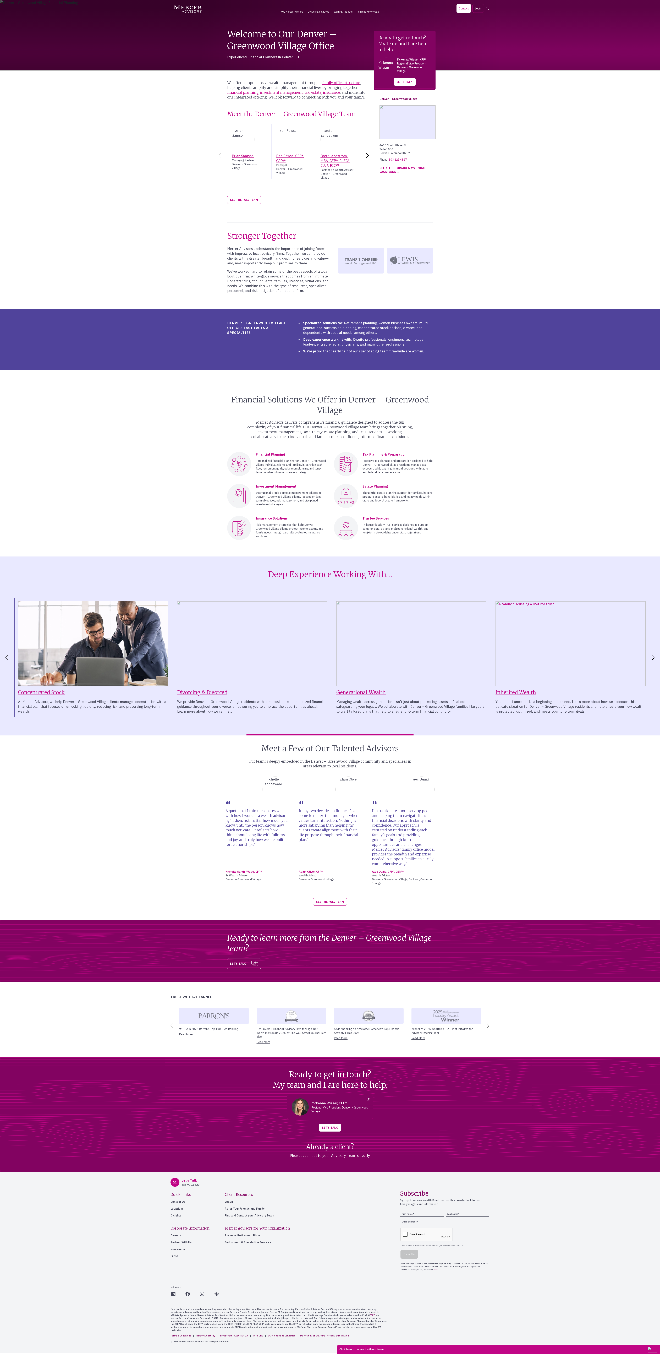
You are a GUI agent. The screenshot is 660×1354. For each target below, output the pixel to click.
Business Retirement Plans (243, 1235)
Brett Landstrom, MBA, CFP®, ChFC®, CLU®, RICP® (335, 161)
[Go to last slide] (6, 657)
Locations (177, 1208)
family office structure (341, 83)
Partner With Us (181, 1242)
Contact (464, 8)
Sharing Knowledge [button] (368, 11)
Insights (175, 1215)
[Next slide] (368, 155)
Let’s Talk (405, 82)
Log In (229, 1201)
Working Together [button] (343, 11)
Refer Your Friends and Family (245, 1208)
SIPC (372, 1315)
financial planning (242, 92)
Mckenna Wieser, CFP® (412, 59)
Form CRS (258, 1335)
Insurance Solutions (272, 518)
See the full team (244, 199)
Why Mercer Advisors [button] (292, 11)
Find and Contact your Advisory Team (249, 1215)
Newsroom (177, 1249)
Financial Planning (270, 454)
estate (316, 92)
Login (478, 8)
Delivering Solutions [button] (318, 11)
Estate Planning (375, 486)
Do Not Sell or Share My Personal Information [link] (324, 1335)
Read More (186, 1034)
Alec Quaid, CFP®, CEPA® (388, 871)
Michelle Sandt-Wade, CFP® (244, 871)
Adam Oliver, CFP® (311, 871)
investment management (281, 92)
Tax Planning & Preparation (384, 454)
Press (174, 1256)
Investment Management (276, 486)
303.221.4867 (398, 159)
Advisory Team (343, 1155)
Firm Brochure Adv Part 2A (234, 1335)
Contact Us (177, 1201)
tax (307, 92)
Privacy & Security (205, 1335)
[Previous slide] (219, 155)
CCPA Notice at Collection (281, 1335)
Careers (175, 1235)
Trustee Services (375, 518)
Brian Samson (243, 156)
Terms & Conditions (180, 1335)
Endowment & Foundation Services (248, 1242)
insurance (331, 92)
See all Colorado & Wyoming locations (402, 169)
